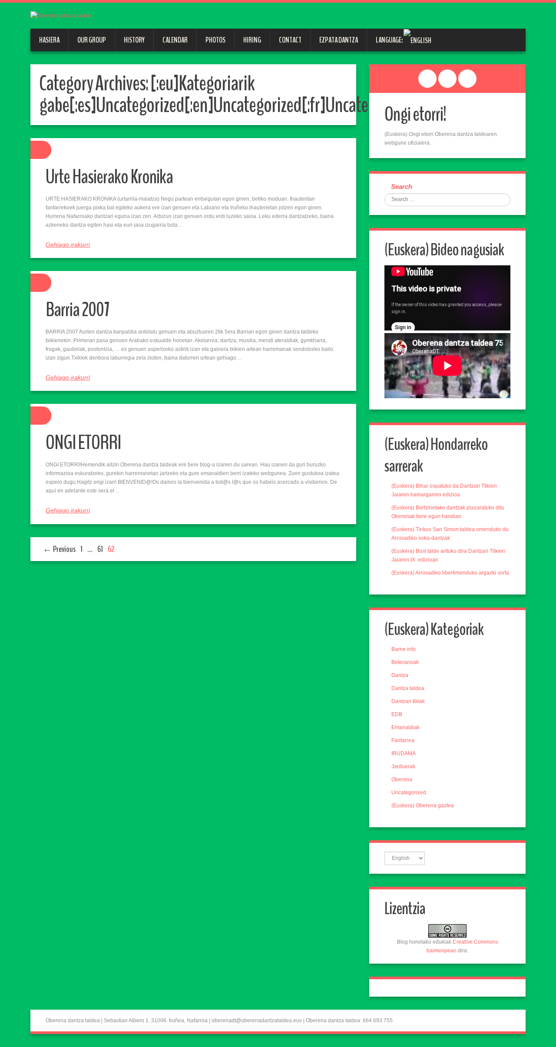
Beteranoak (405, 662)
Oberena (401, 779)
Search (401, 186)
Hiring (252, 40)
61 (100, 549)
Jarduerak (403, 766)
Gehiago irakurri (68, 244)
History (134, 40)
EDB (396, 714)
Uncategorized (408, 792)
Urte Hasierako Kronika (109, 177)
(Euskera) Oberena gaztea (422, 806)
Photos (215, 40)
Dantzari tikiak (408, 701)
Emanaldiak (405, 727)
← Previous (59, 549)
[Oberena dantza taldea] (61, 15)
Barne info (403, 649)
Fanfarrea (402, 740)
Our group (91, 40)
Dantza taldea (407, 688)
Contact (290, 40)
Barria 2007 (77, 310)
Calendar (175, 40)
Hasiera (49, 40)
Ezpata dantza (338, 40)
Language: (390, 40)
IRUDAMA (403, 753)
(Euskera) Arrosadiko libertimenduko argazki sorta (450, 573)
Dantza (399, 675)
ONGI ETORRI (83, 442)
